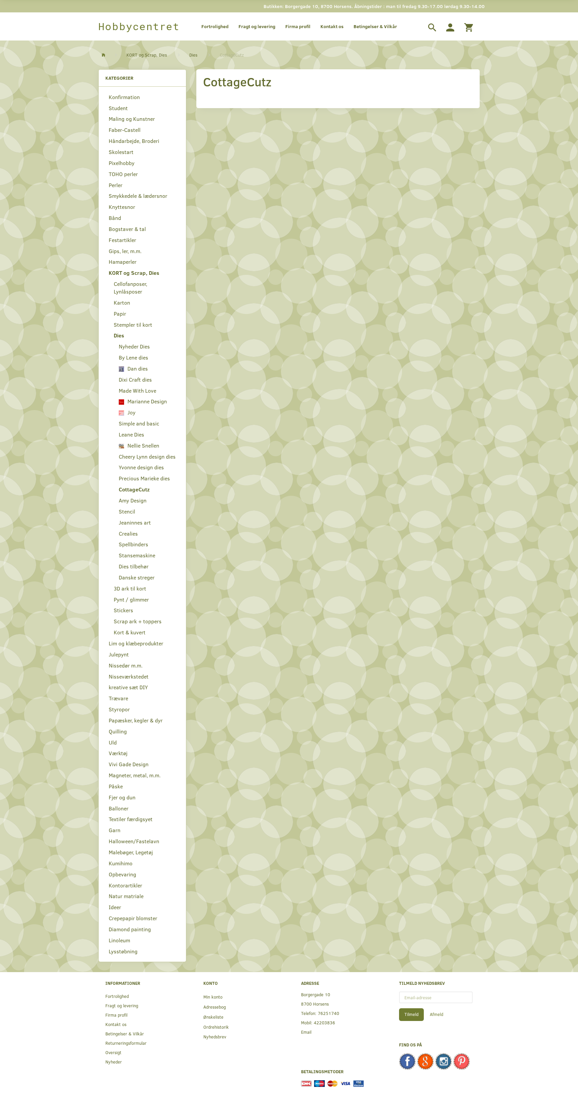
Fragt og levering (256, 26)
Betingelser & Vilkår (375, 26)
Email (306, 1032)
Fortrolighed (214, 26)
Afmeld (436, 1014)
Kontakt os (332, 26)
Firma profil (297, 26)
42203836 (324, 1022)
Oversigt (113, 1052)
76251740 (328, 1013)
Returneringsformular (126, 1043)
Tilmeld (411, 1014)
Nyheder (113, 1061)
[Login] (450, 26)
